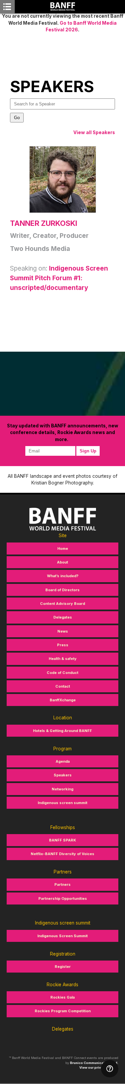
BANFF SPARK (62, 840)
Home (62, 548)
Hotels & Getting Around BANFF (62, 730)
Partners (62, 884)
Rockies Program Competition (63, 1011)
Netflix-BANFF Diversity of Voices (62, 853)
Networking (62, 789)
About (62, 562)
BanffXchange (63, 700)
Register (63, 966)
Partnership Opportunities (62, 898)
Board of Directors (62, 590)
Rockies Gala (62, 997)
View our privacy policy (98, 1067)
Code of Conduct (62, 672)
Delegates (62, 617)
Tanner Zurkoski (43, 223)
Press (62, 645)
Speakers (63, 775)
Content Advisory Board (62, 603)
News (62, 631)
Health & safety (63, 658)
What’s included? (62, 576)
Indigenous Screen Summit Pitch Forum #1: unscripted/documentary (59, 278)
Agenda (63, 761)
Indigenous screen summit (62, 802)
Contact (62, 686)
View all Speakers (94, 132)
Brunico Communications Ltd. (94, 1063)
